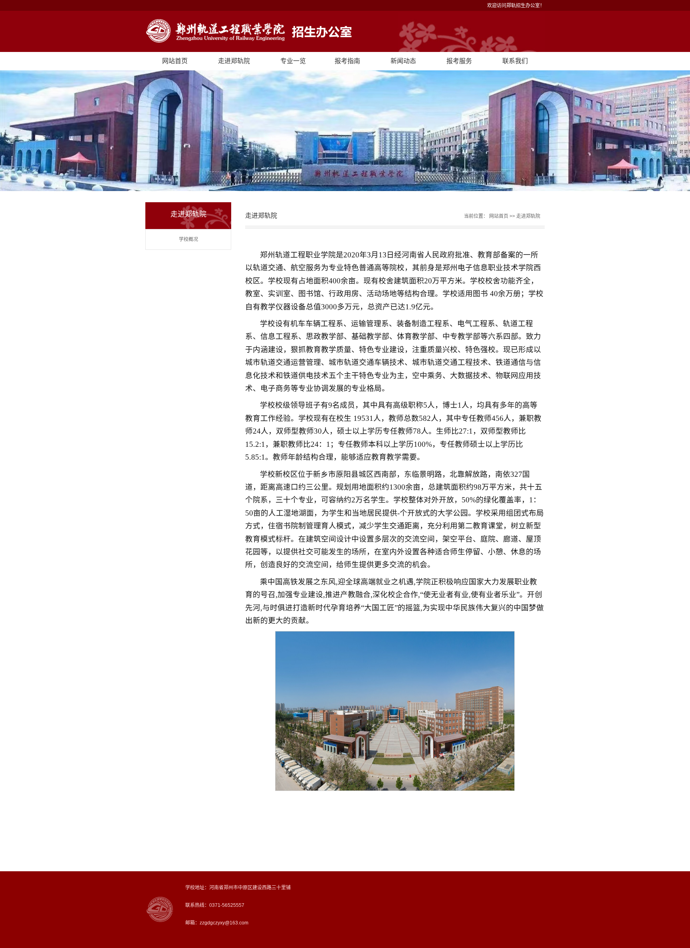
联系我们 (515, 61)
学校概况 (188, 239)
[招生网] (345, 31)
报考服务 (459, 61)
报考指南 (347, 61)
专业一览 (293, 61)
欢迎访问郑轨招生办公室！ (516, 5)
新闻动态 (403, 61)
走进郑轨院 (234, 61)
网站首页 (175, 61)
